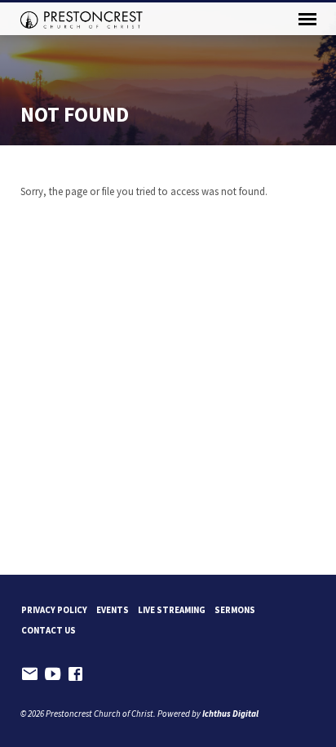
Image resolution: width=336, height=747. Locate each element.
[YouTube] (52, 674)
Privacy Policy (54, 610)
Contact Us (48, 630)
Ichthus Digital (230, 713)
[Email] (29, 674)
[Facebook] (75, 674)
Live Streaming (172, 610)
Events (112, 610)
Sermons (234, 610)
